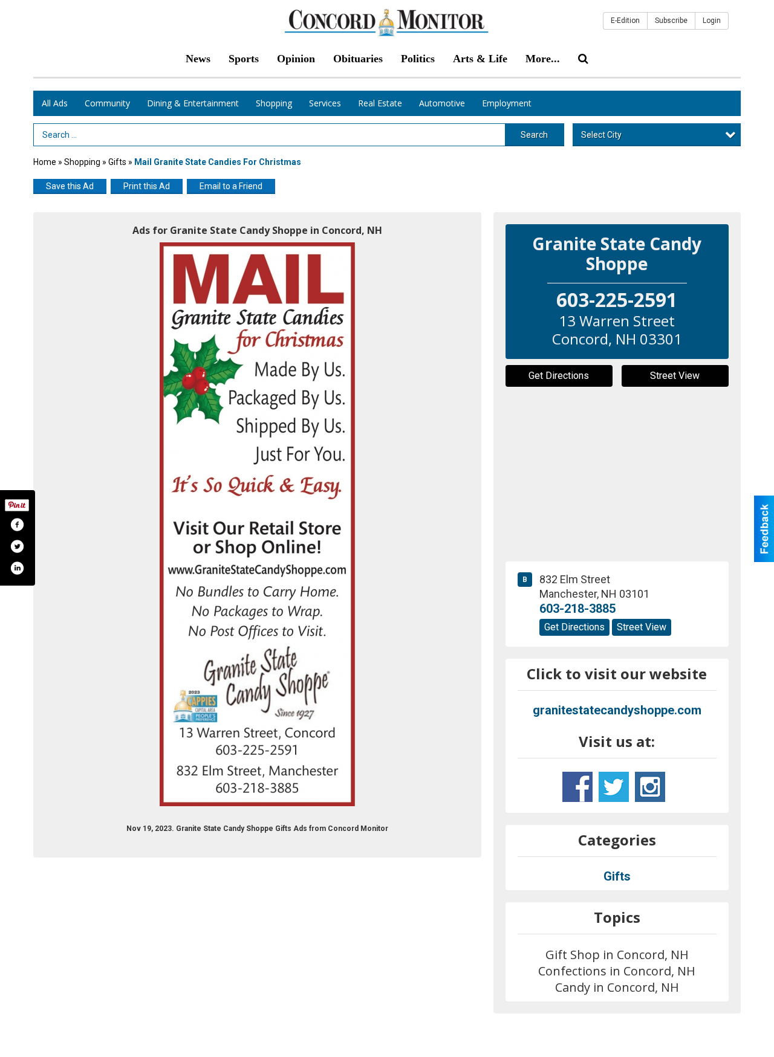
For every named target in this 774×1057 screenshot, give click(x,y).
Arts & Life (480, 59)
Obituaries (358, 59)
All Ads (55, 103)
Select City (601, 135)
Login (712, 20)
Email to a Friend (231, 186)
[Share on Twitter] (17, 546)
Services (325, 103)
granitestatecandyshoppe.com (617, 710)
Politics (418, 59)
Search (534, 135)
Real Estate (380, 103)
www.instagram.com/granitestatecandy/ (650, 787)
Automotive (442, 103)
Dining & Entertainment (193, 103)
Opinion (296, 59)
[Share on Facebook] (17, 524)
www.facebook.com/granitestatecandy (577, 787)
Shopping (274, 103)
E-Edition (625, 20)
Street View (675, 375)
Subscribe (671, 20)
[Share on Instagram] (17, 568)
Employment (507, 103)
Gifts (117, 162)
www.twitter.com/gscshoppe (614, 787)
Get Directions (558, 375)
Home (44, 162)
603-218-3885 (577, 608)
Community (107, 103)
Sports (244, 59)
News (198, 59)
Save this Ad (70, 186)
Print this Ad (146, 186)
